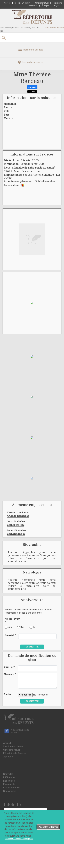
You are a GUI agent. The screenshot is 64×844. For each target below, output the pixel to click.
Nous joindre (9, 791)
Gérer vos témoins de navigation (19, 839)
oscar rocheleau (16, 521)
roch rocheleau (16, 533)
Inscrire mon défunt (13, 746)
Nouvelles (8, 774)
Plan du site (9, 784)
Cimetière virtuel (41, 3)
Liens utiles (9, 780)
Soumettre (32, 647)
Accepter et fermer (48, 827)
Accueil (7, 3)
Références (9, 777)
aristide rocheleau (18, 515)
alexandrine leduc (18, 512)
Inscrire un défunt (22, 3)
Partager (32, 87)
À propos (45, 5)
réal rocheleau (15, 524)
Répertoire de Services (14, 753)
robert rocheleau (17, 530)
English (57, 5)
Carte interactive (11, 787)
